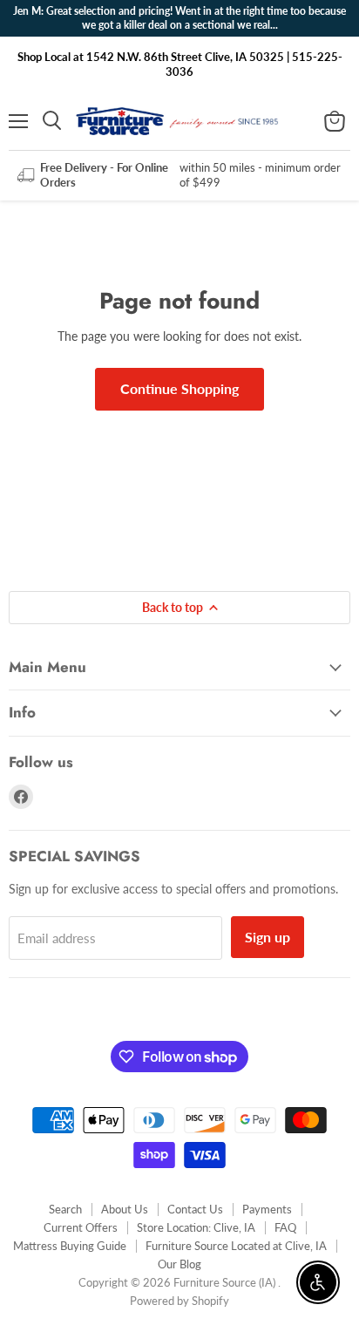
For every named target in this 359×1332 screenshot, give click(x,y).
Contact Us (195, 1209)
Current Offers (81, 1227)
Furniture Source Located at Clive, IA (236, 1246)
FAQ (285, 1227)
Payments (267, 1209)
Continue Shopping (179, 388)
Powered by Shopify (179, 1301)
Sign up (267, 936)
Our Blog (179, 1264)
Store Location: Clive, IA (196, 1227)
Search (65, 1209)
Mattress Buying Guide (69, 1246)
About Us (124, 1209)
